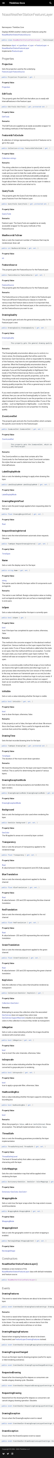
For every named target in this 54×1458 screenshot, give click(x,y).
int (3, 258)
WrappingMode (8, 1221)
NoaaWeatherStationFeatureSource (16, 35)
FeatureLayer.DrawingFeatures (27, 1339)
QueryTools (6, 214)
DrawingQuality (8, 338)
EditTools (5, 117)
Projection (6, 87)
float (4, 524)
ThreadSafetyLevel (9, 1157)
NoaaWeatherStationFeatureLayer (15, 48)
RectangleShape (8, 1251)
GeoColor (5, 833)
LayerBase (23, 45)
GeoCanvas (6, 1015)
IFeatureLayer (17, 51)
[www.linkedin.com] (12, 1454)
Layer (31, 45)
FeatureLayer (41, 45)
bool (3, 628)
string (4, 581)
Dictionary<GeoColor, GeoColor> (14, 1192)
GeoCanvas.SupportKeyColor (13, 1018)
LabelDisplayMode (9, 495)
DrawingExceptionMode (11, 803)
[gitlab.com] (4, 1454)
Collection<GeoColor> (10, 1003)
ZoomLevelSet (8, 439)
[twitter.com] (8, 1454)
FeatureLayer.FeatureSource (13, 72)
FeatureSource (8, 285)
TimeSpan (6, 554)
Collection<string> (9, 158)
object (13, 45)
